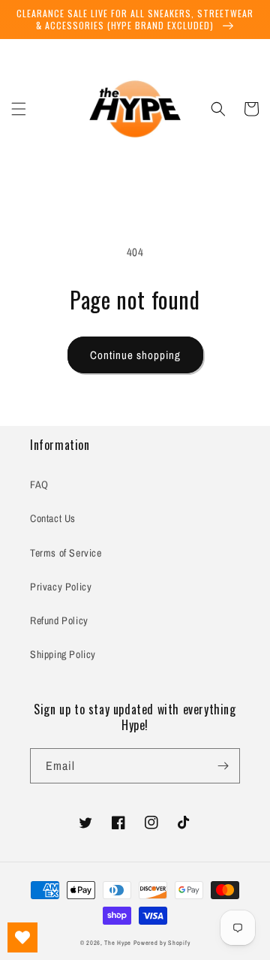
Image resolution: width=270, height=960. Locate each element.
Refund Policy (59, 620)
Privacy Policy (61, 586)
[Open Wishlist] (23, 937)
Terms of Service (66, 553)
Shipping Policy (63, 654)
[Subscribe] (222, 765)
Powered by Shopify (162, 942)
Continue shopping (135, 355)
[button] (18, 108)
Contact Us (53, 518)
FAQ (39, 484)
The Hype (117, 942)
